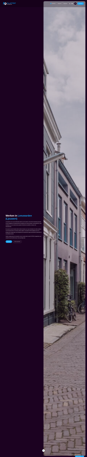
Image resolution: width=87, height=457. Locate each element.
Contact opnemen (17, 241)
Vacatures (53, 3)
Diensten (59, 3)
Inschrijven (81, 3)
